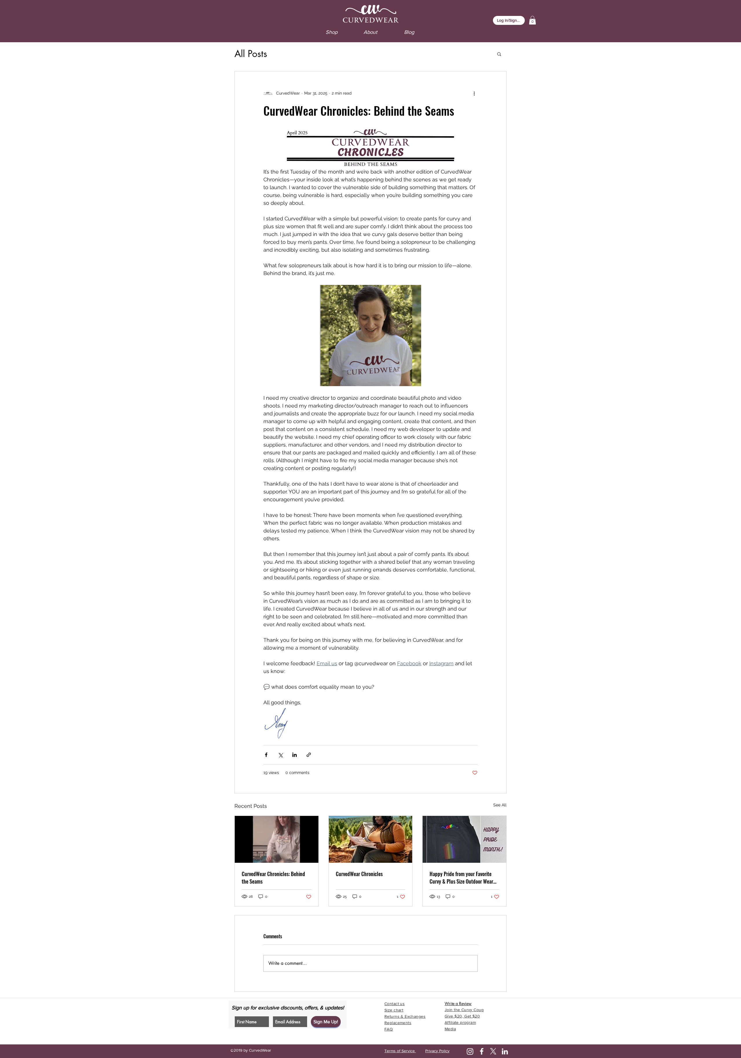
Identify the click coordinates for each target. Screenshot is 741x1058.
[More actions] (474, 93)
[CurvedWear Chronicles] (370, 839)
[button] (532, 20)
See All (500, 805)
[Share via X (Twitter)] (280, 754)
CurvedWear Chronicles (359, 874)
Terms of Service (400, 1050)
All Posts (250, 54)
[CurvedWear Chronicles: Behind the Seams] (276, 839)
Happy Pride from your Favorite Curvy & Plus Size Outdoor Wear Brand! (461, 877)
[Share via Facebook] (266, 754)
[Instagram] (470, 1051)
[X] (493, 1051)
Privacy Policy (437, 1050)
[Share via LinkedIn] (294, 754)
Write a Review (458, 1003)
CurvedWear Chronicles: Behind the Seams (273, 877)
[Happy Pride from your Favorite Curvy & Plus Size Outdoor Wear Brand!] (464, 839)
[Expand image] (370, 335)
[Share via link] (308, 754)
